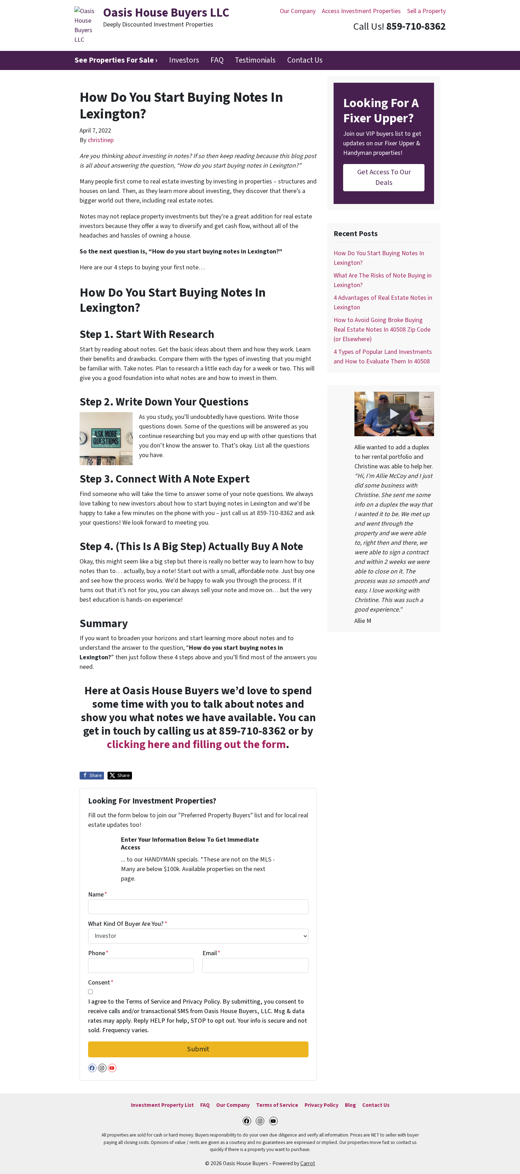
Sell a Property (426, 11)
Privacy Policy (322, 1105)
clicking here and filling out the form (196, 745)
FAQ (217, 60)
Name (97, 894)
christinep (101, 140)
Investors (184, 60)
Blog (350, 1105)
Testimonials (255, 60)
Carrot (307, 1163)
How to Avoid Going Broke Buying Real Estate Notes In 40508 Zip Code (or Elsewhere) (382, 330)
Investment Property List (162, 1105)
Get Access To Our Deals (384, 177)
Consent (101, 982)
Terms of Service (277, 1105)
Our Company (298, 11)
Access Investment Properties (361, 11)
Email (211, 953)
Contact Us (305, 60)
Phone (98, 953)
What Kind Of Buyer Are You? (127, 923)
